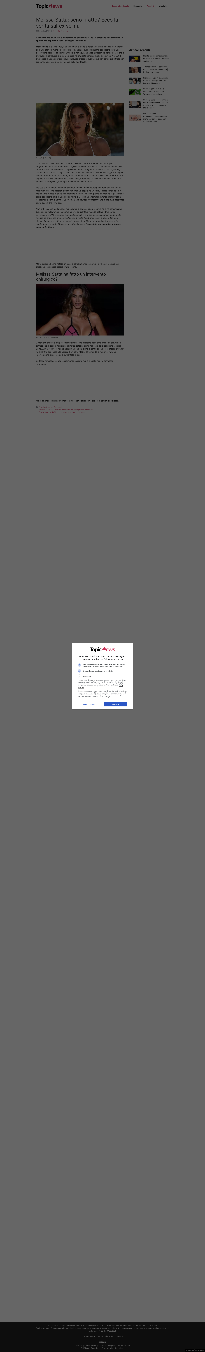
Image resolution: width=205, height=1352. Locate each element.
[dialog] (102, 676)
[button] (102, 676)
